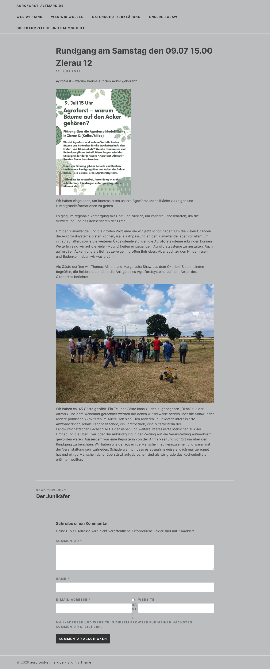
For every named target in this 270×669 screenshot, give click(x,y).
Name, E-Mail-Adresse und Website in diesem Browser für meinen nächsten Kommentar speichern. (124, 615)
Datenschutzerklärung (116, 17)
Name (63, 578)
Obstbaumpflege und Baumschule (50, 28)
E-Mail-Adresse (73, 599)
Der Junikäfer (53, 496)
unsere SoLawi (164, 17)
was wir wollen (67, 17)
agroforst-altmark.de (40, 5)
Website (146, 599)
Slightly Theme (79, 662)
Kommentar (69, 541)
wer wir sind (29, 17)
